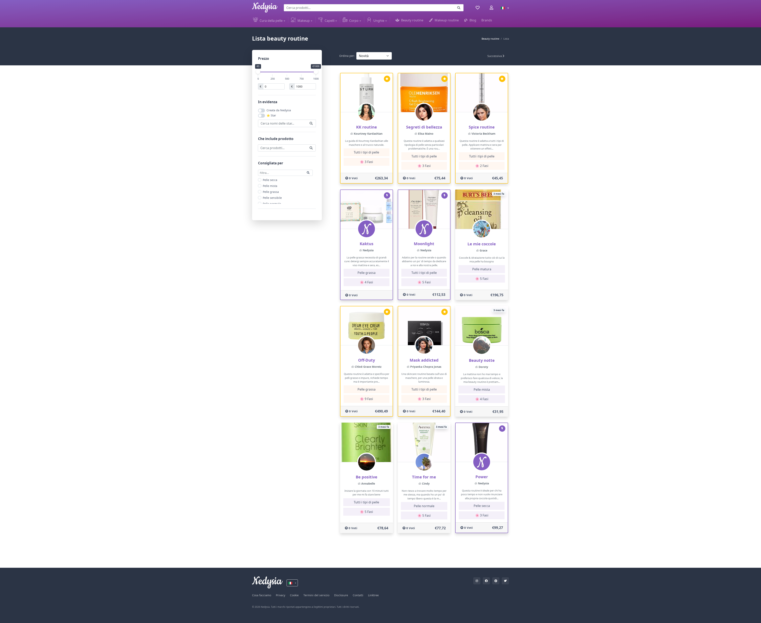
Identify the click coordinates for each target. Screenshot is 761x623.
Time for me (424, 477)
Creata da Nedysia (279, 110)
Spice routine (482, 127)
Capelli (330, 20)
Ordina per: (347, 56)
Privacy (280, 595)
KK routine (366, 127)
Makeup (303, 20)
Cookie (294, 595)
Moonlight (424, 243)
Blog (472, 20)
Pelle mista (270, 186)
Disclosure (341, 595)
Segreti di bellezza (424, 127)
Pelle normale (272, 203)
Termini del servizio (316, 595)
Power (481, 476)
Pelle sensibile (272, 197)
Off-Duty (366, 360)
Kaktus (366, 243)
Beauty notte (482, 360)
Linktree (373, 595)
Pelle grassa (271, 191)
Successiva (495, 56)
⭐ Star (271, 115)
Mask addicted (424, 360)
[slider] (258, 72)
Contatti (358, 595)
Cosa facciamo (261, 595)
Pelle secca (270, 180)
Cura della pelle (271, 20)
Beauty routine (412, 20)
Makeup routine (447, 20)
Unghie (378, 20)
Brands (486, 20)
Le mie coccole (481, 244)
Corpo (354, 20)
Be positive (366, 477)
